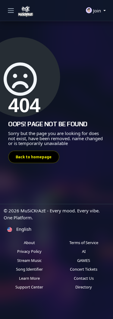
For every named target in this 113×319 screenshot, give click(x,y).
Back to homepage (34, 157)
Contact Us (84, 278)
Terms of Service (83, 242)
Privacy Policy (29, 251)
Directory (83, 287)
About (29, 242)
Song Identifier (29, 269)
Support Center (29, 287)
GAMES (83, 260)
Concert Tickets (83, 269)
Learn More (29, 278)
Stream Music (29, 260)
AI (84, 251)
